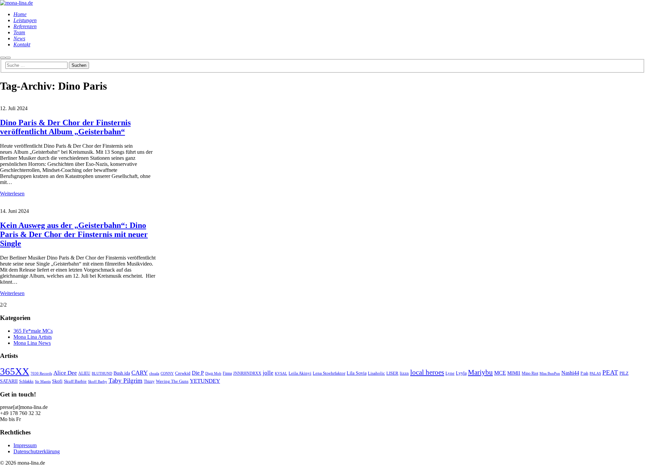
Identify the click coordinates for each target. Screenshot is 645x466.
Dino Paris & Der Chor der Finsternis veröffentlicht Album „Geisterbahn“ (65, 127)
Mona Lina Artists (32, 337)
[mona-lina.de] (16, 3)
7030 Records (41, 373)
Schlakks (26, 381)
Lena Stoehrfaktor (329, 373)
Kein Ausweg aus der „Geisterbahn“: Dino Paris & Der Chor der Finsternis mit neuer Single (74, 234)
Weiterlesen (12, 193)
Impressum (25, 445)
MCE (500, 373)
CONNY (167, 373)
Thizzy (149, 381)
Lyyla (461, 373)
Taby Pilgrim (125, 380)
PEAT (610, 372)
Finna (227, 373)
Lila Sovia (357, 373)
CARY (139, 372)
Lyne (450, 373)
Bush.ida (122, 373)
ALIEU (84, 373)
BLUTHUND (102, 373)
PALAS (595, 373)
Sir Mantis (43, 381)
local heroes (427, 372)
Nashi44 (570, 373)
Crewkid (182, 373)
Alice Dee (65, 373)
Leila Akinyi (300, 373)
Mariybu (480, 372)
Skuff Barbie (75, 381)
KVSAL (281, 373)
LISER (392, 373)
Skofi (57, 381)
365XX (14, 371)
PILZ (624, 373)
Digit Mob (213, 373)
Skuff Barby (97, 381)
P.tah (584, 373)
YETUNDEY (205, 381)
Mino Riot (530, 373)
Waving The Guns (172, 381)
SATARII (9, 381)
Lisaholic (376, 373)
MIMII (513, 373)
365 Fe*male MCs (33, 331)
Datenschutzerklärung (36, 451)
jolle (268, 373)
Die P (198, 373)
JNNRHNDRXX (247, 373)
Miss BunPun (550, 373)
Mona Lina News (32, 343)
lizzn (404, 373)
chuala (154, 373)
